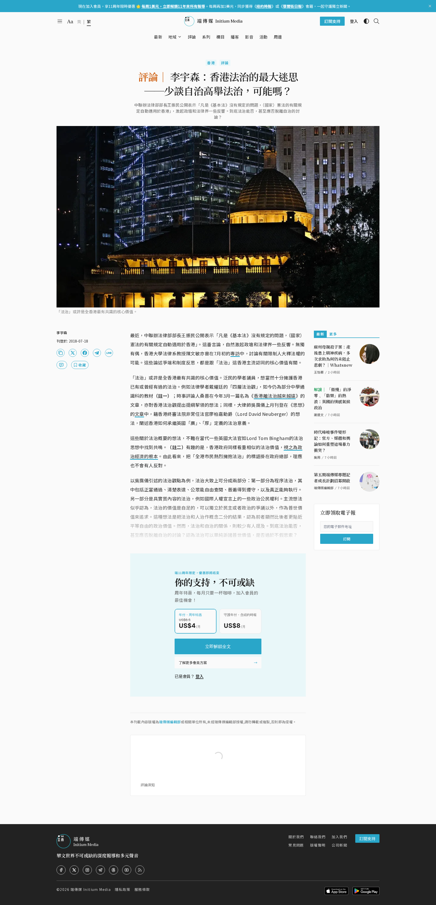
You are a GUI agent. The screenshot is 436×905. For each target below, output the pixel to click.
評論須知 (148, 784)
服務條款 (142, 889)
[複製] (61, 353)
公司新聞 (339, 845)
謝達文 (319, 414)
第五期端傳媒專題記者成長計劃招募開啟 (332, 478)
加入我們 (339, 836)
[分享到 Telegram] (97, 353)
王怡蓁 (319, 372)
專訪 (235, 353)
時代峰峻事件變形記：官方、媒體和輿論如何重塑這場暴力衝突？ (332, 441)
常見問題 (296, 845)
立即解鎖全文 (218, 646)
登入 (200, 676)
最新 (320, 333)
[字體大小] (70, 21)
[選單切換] (180, 37)
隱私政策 (122, 889)
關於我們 (296, 836)
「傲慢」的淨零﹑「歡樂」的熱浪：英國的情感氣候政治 (332, 399)
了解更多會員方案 (193, 662)
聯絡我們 (318, 836)
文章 (139, 414)
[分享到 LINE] (109, 353)
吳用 (317, 457)
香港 (211, 62)
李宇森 (62, 332)
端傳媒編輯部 (170, 721)
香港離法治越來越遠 (275, 395)
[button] (172, 37)
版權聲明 (318, 845)
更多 (333, 333)
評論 (225, 62)
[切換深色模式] (364, 21)
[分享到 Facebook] (85, 353)
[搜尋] (374, 21)
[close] (430, 6)
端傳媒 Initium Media (90, 889)
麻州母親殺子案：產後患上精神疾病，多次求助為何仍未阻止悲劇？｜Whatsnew (333, 356)
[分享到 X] (73, 353)
